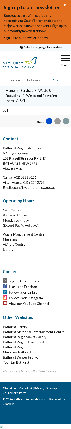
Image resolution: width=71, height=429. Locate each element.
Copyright (25, 388)
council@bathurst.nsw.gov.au (34, 187)
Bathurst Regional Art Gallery (24, 337)
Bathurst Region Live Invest (23, 342)
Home (10, 90)
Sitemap (51, 388)
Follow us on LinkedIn (25, 292)
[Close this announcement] (66, 4)
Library (8, 249)
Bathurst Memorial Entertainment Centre (34, 332)
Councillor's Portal (15, 393)
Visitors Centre (14, 244)
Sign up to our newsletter (27, 281)
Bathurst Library (15, 327)
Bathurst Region (15, 347)
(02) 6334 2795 (33, 182)
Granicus (8, 403)
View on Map (12, 168)
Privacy (39, 388)
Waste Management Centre (23, 234)
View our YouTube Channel (29, 303)
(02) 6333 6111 (25, 177)
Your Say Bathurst (16, 362)
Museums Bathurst (17, 352)
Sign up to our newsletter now (26, 38)
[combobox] (44, 47)
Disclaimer (10, 388)
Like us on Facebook (24, 286)
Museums (10, 239)
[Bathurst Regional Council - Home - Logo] (20, 62)
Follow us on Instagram (26, 298)
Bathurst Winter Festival (21, 357)
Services (27, 90)
